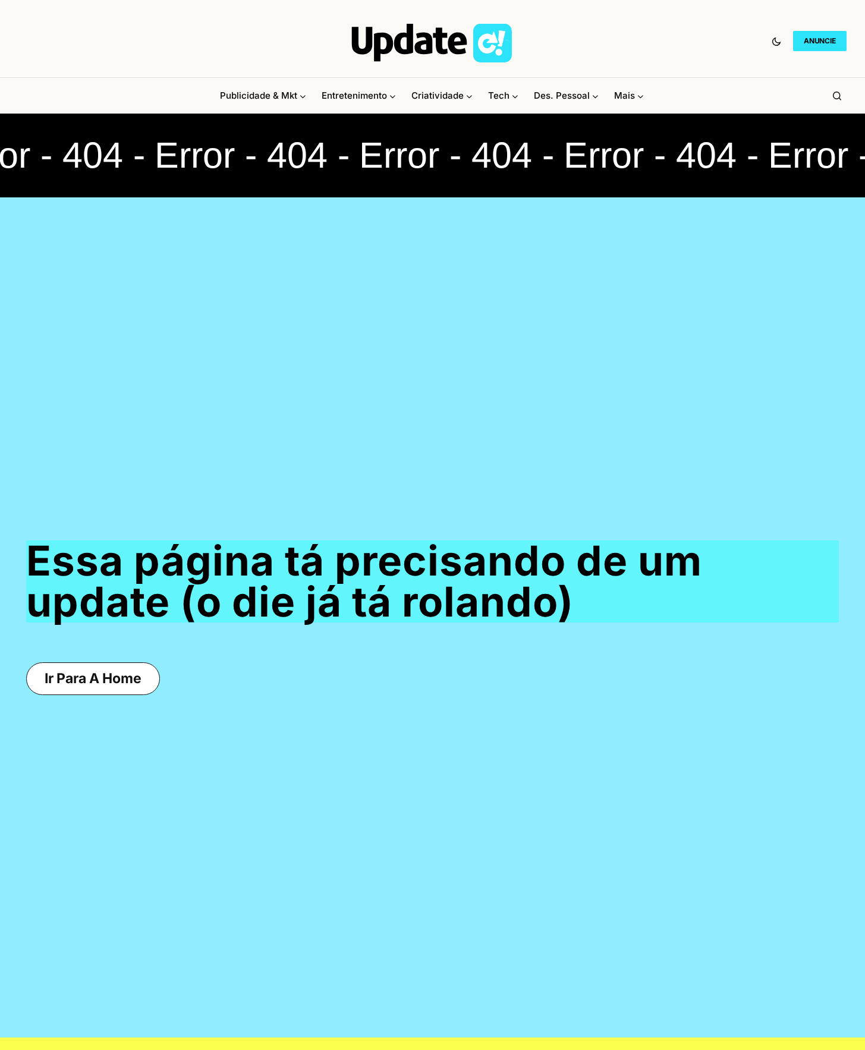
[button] (776, 41)
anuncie (819, 40)
